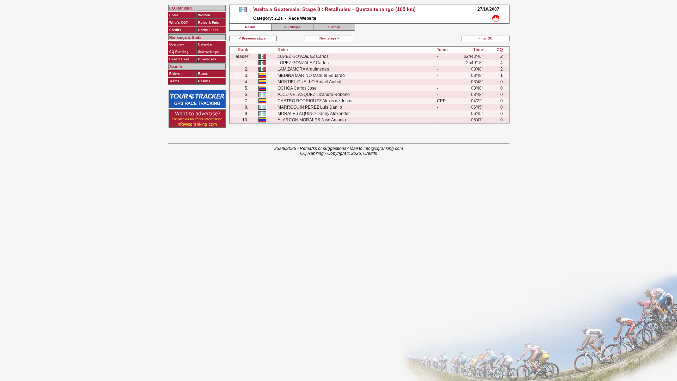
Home (173, 15)
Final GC (485, 38)
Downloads (207, 59)
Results (204, 81)
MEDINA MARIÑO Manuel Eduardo (311, 75)
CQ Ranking (179, 52)
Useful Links (208, 30)
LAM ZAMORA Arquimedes (303, 69)
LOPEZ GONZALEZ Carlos (303, 62)
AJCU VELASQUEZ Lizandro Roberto (313, 94)
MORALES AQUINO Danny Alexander (313, 113)
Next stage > (328, 38)
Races (203, 73)
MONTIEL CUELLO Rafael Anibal (309, 81)
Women (204, 15)
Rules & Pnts (208, 22)
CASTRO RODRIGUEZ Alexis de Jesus (314, 100)
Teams (174, 81)
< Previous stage (253, 38)
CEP (441, 100)
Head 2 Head (179, 59)
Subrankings (208, 52)
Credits (175, 30)
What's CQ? (178, 22)
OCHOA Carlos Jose (297, 88)
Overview (176, 44)
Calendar (205, 44)
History (334, 27)
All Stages (292, 27)
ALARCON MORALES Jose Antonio (311, 119)
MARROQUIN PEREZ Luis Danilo (309, 107)
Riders (174, 73)
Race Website (302, 18)
